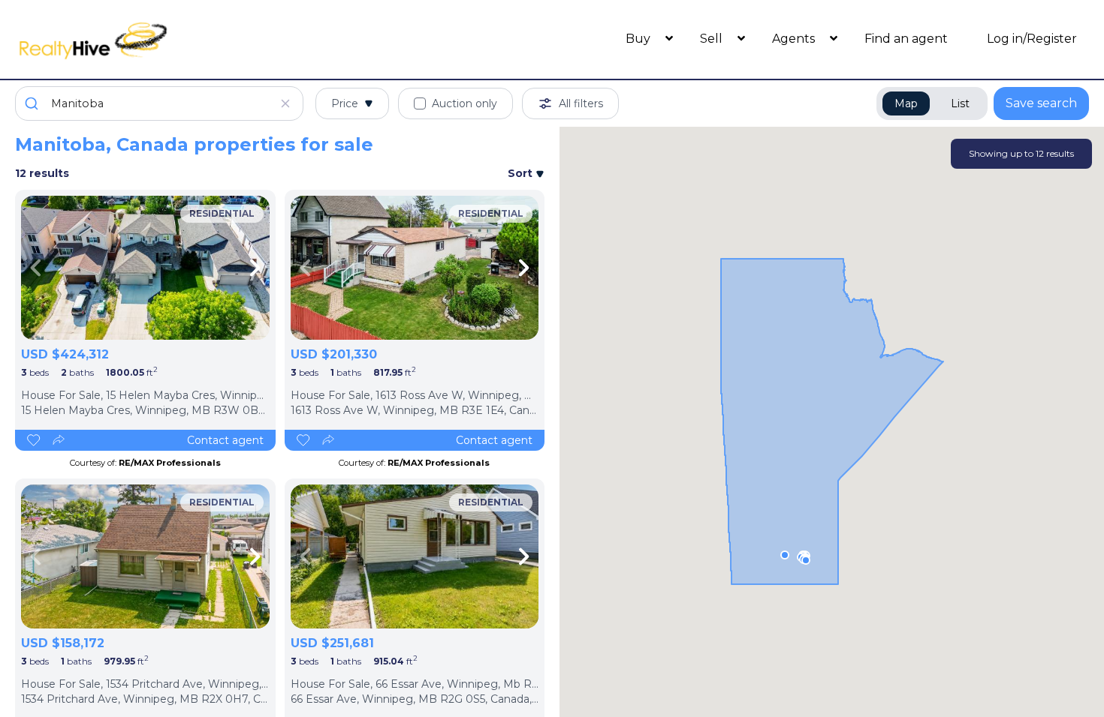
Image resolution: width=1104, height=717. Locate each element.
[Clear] (285, 103)
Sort (521, 173)
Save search (1041, 103)
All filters (581, 103)
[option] (145, 268)
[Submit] (33, 103)
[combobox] (159, 103)
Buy (639, 39)
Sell (712, 39)
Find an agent (906, 39)
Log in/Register (1032, 39)
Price (344, 103)
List (960, 103)
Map (906, 103)
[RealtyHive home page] (149, 39)
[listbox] (145, 268)
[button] (805, 560)
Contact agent (225, 440)
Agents (795, 39)
